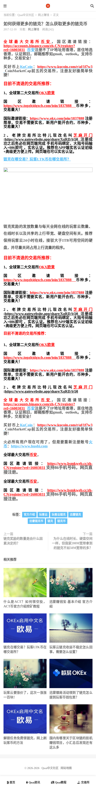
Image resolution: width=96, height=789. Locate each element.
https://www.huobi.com (29, 446)
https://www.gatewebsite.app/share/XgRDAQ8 (43, 139)
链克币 (61, 521)
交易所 (84, 782)
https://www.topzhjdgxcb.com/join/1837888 (39, 106)
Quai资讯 (34, 782)
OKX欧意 (47, 93)
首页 (12, 782)
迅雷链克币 (36, 521)
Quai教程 (60, 782)
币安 (46, 42)
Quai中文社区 (48, 5)
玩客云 (43, 514)
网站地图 (66, 768)
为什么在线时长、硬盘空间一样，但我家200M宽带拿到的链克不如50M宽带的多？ (72, 543)
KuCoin (26, 67)
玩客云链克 (59, 514)
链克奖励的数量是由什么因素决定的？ (23, 541)
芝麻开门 (83, 135)
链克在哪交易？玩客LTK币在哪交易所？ (37, 159)
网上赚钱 (43, 15)
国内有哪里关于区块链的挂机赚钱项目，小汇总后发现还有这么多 (71, 742)
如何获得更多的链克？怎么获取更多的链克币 (45, 24)
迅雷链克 (75, 514)
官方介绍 (29, 514)
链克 (50, 521)
